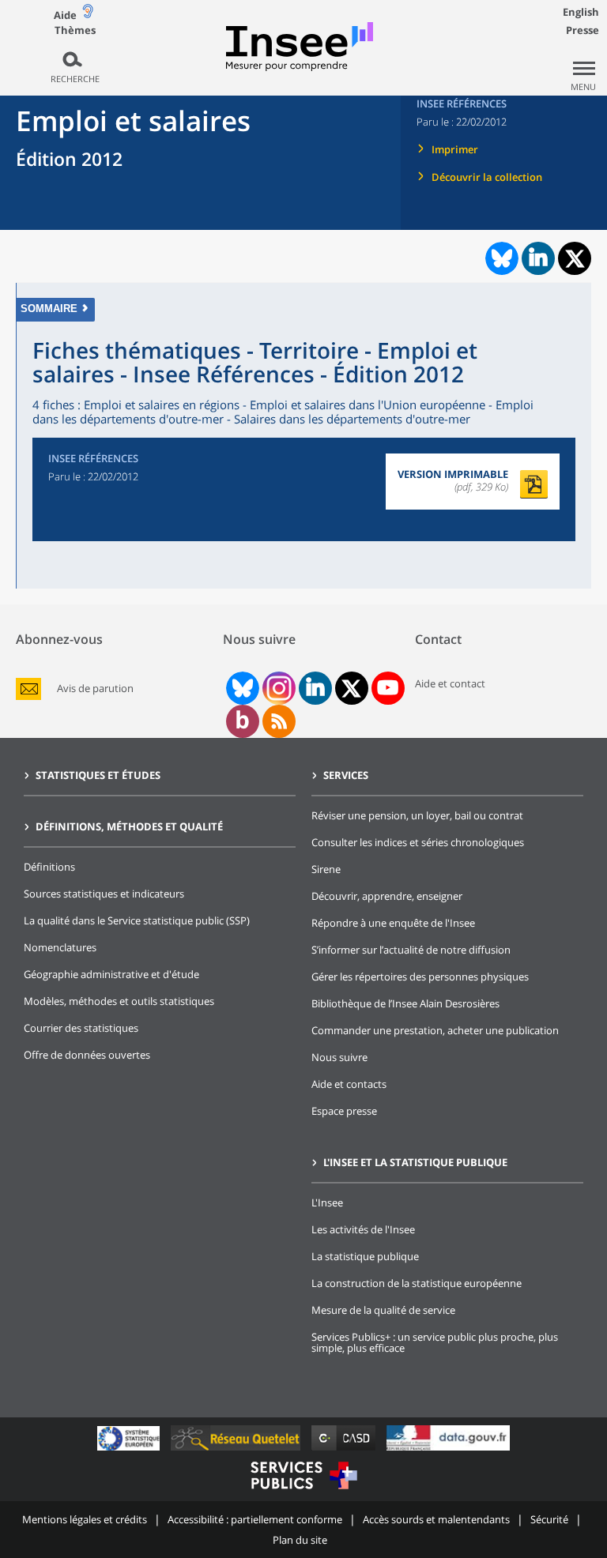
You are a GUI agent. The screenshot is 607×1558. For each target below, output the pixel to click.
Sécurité (549, 1519)
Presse (582, 30)
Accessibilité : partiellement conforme (255, 1519)
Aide (65, 15)
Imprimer (455, 149)
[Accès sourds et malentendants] (88, 14)
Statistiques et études (98, 775)
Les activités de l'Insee (363, 1229)
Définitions (49, 867)
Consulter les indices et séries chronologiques (417, 842)
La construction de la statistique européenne (416, 1283)
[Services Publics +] (303, 1491)
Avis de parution (95, 688)
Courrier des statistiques (81, 1028)
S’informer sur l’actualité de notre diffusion (411, 950)
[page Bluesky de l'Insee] (241, 688)
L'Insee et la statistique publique (415, 1162)
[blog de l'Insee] (242, 721)
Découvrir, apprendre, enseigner (386, 896)
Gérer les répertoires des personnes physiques (420, 976)
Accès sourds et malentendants (436, 1519)
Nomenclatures (60, 947)
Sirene (326, 869)
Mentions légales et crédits (84, 1519)
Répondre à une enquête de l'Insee (393, 923)
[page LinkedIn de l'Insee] (315, 688)
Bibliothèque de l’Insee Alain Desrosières (405, 1003)
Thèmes (75, 30)
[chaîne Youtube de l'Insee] (387, 688)
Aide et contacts (348, 1084)
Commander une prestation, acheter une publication (435, 1030)
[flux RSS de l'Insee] (279, 721)
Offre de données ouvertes (87, 1055)
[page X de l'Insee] (351, 688)
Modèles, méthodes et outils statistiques (119, 1001)
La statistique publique (365, 1256)
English (581, 12)
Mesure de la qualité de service (383, 1310)
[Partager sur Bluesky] (500, 258)
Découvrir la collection (487, 177)
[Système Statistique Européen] (130, 1450)
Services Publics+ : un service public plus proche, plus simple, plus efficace (434, 1342)
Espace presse (344, 1111)
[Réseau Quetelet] (237, 1450)
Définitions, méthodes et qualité (129, 826)
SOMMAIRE (49, 308)
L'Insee (327, 1202)
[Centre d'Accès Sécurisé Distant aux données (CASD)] (345, 1450)
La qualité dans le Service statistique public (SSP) (137, 920)
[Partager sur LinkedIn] (538, 258)
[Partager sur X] (575, 259)
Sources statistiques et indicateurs (104, 893)
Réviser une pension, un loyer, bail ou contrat (417, 815)
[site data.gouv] (448, 1450)
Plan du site (300, 1540)
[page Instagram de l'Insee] (277, 688)
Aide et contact (450, 683)
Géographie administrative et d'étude (111, 974)
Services (345, 775)
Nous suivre (339, 1057)
